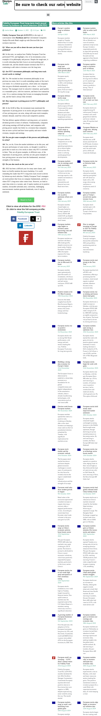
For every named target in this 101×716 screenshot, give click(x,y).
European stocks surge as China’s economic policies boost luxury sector (64, 535)
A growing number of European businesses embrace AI (65, 623)
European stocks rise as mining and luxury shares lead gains (90, 300)
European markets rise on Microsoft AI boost (65, 269)
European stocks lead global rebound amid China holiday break (90, 496)
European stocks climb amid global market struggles (89, 579)
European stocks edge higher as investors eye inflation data (90, 711)
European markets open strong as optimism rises (89, 334)
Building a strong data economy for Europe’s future (64, 370)
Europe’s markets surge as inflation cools (64, 37)
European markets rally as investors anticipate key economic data (89, 667)
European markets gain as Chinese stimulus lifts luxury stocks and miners (90, 535)
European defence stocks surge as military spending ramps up (64, 137)
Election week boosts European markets (65, 414)
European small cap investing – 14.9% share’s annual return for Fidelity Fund (65, 667)
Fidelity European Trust (28, 218)
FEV (44, 36)
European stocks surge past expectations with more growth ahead (64, 74)
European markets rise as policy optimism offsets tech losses (65, 202)
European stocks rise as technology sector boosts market (90, 458)
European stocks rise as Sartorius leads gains (90, 170)
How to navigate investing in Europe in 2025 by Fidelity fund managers (90, 234)
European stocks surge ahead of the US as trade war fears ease (90, 105)
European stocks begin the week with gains (90, 370)
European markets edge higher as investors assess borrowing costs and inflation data (65, 235)
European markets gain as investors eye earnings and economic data (90, 624)
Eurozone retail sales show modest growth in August (65, 496)
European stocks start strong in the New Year (90, 269)
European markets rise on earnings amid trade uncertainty (65, 170)
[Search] (96, 1)
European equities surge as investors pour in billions (89, 73)
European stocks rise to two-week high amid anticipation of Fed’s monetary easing (65, 581)
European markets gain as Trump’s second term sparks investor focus (89, 202)
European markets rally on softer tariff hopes (90, 37)
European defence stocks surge (64, 103)
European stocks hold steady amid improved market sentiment (90, 416)
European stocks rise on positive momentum (65, 334)
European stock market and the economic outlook (64, 458)
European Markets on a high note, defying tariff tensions (90, 136)
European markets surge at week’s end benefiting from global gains (64, 712)
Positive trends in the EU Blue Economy (65, 299)
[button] (48, 21)
